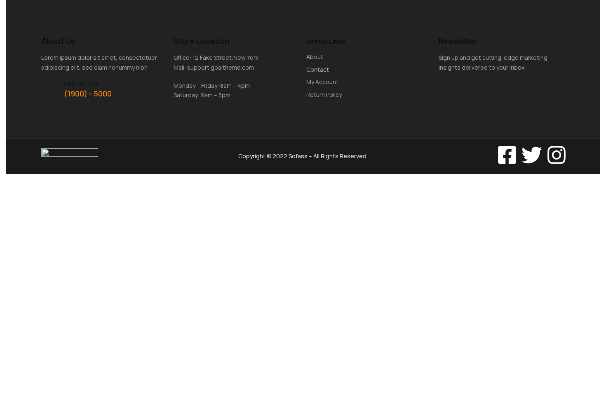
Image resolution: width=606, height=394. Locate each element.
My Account (322, 82)
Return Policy (324, 94)
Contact (317, 69)
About (314, 57)
